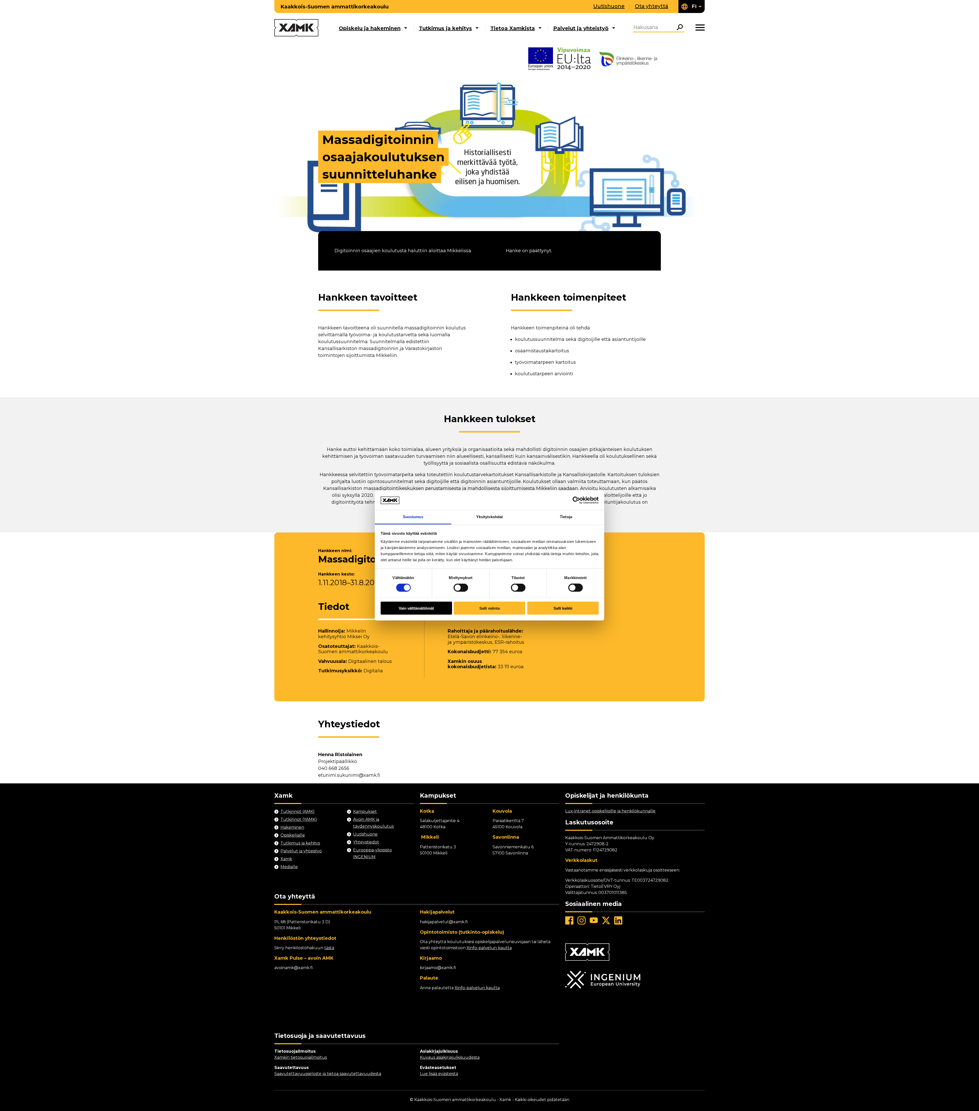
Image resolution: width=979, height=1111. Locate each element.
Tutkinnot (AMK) (297, 811)
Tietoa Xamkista (512, 28)
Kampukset (365, 811)
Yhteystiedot (366, 842)
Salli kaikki (562, 608)
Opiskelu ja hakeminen (370, 28)
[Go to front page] (296, 28)
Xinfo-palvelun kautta (489, 947)
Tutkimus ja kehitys (445, 28)
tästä (329, 947)
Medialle (289, 866)
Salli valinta (489, 608)
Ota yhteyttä (651, 6)
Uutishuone (609, 6)
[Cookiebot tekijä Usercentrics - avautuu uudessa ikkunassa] (576, 500)
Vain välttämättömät (416, 608)
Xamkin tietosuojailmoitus (300, 1057)
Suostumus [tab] (413, 517)
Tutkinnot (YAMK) (298, 819)
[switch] (461, 588)
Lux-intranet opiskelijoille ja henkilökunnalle (610, 811)
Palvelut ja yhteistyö (581, 28)
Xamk (286, 858)
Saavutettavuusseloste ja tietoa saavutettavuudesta (327, 1073)
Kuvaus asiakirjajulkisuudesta (450, 1057)
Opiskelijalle (292, 835)
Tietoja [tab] (566, 517)
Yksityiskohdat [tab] (489, 517)
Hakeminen (292, 827)
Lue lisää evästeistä (439, 1073)
